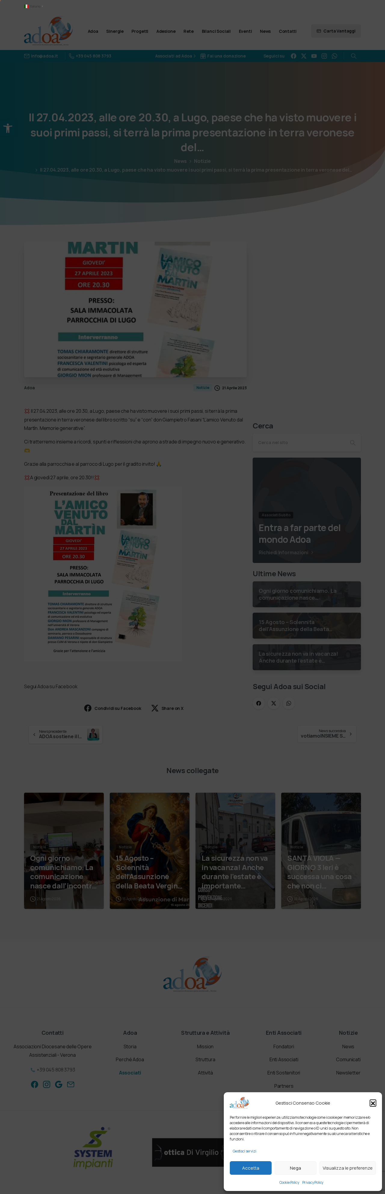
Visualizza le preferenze (348, 1168)
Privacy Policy (313, 1182)
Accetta (250, 1168)
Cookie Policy (289, 1182)
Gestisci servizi (244, 1151)
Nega (295, 1168)
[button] (373, 1103)
